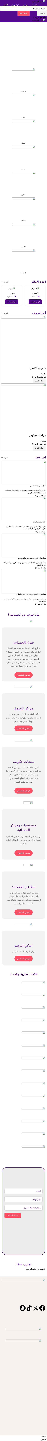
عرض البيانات (35, 302)
